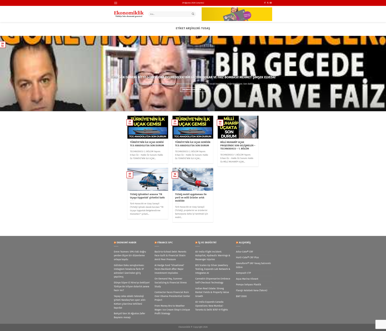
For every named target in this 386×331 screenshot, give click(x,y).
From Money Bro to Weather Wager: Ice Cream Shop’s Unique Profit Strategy (172, 309)
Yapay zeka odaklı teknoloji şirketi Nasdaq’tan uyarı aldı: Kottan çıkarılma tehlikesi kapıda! (130, 302)
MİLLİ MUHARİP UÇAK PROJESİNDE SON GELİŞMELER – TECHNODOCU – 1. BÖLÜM (237, 145)
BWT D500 (241, 296)
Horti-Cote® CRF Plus (247, 257)
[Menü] (115, 3)
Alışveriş (245, 242)
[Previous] (11, 73)
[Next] (374, 73)
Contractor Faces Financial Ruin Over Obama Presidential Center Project (172, 296)
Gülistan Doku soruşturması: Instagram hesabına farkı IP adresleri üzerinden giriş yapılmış (129, 271)
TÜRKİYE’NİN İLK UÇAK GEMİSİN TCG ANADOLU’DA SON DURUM (192, 144)
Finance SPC (165, 242)
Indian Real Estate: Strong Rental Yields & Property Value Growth (212, 292)
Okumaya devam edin (193, 90)
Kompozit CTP (243, 272)
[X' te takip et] (268, 3)
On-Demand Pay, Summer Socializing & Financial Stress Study (171, 282)
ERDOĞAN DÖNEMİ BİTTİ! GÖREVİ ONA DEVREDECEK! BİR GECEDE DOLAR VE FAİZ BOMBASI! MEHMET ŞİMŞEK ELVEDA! (193, 77)
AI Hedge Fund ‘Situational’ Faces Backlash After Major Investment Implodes (169, 269)
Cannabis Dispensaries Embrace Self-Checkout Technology (212, 280)
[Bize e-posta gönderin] (271, 3)
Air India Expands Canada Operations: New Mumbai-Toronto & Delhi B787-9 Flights (211, 305)
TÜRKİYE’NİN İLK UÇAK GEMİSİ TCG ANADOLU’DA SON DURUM (147, 144)
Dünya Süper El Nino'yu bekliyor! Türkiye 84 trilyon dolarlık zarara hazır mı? (132, 286)
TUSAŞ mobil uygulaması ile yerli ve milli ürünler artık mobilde (191, 197)
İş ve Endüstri (207, 242)
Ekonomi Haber (126, 242)
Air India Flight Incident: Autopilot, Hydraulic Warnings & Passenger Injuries (212, 255)
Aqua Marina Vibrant (247, 278)
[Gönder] (193, 14)
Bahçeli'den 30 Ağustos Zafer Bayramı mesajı (129, 315)
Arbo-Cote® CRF (244, 251)
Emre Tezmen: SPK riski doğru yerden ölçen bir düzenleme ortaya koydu (130, 255)
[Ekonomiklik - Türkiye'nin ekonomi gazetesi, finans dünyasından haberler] (129, 14)
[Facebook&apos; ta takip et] (265, 3)
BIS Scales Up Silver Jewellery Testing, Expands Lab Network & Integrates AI (212, 269)
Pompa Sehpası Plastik (248, 284)
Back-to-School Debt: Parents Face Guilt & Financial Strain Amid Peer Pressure (170, 255)
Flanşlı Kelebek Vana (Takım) (251, 290)
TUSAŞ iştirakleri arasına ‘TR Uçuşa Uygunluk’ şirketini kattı (147, 196)
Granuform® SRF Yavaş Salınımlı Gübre (253, 265)
